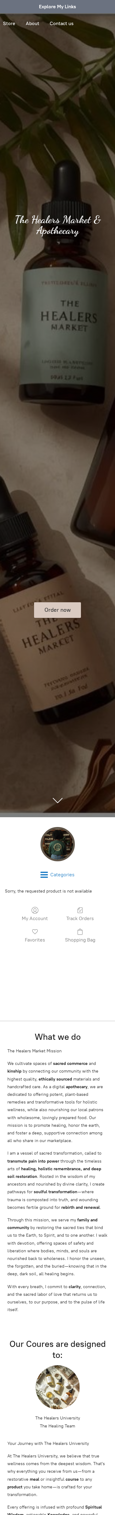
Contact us (62, 23)
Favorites (35, 940)
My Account (35, 918)
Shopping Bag (80, 940)
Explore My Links (57, 6)
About (32, 23)
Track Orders (80, 918)
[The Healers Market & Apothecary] (57, 844)
